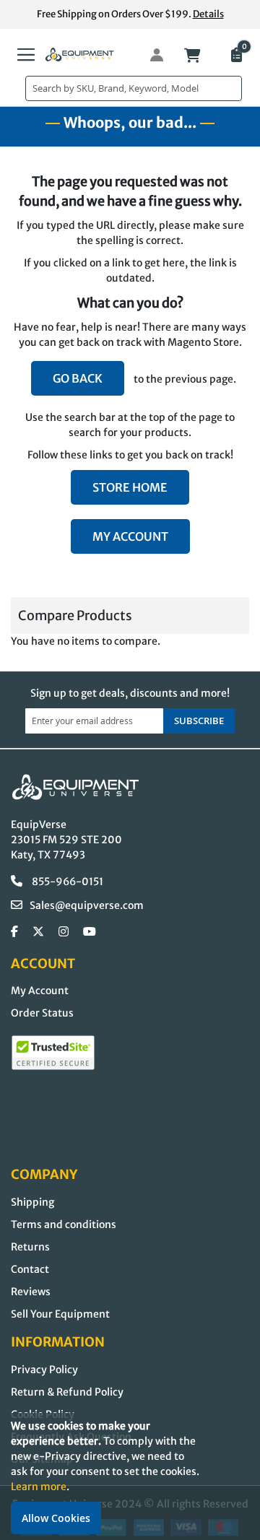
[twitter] (38, 932)
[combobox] (133, 88)
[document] (130, 1476)
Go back (78, 378)
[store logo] (80, 55)
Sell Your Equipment (60, 1314)
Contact (30, 1269)
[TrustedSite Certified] (53, 1052)
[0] (235, 56)
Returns (30, 1246)
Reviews (31, 1291)
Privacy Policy (44, 1369)
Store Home (130, 487)
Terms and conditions (63, 1224)
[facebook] (14, 932)
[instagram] (63, 932)
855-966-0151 (66, 881)
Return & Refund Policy (67, 1391)
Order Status (42, 1012)
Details (208, 14)
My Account (130, 536)
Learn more (38, 1486)
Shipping (32, 1202)
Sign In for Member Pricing (148, 54)
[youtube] (89, 932)
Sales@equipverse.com (87, 905)
